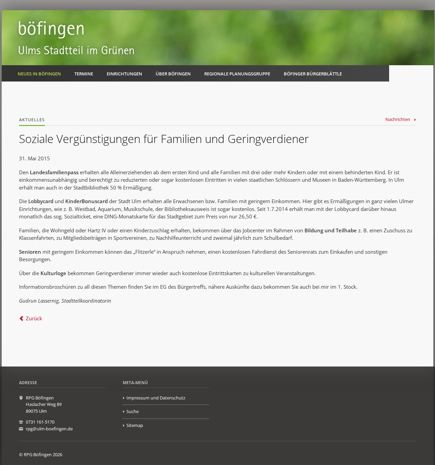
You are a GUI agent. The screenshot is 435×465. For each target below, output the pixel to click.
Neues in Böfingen (39, 74)
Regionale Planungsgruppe (237, 74)
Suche (132, 411)
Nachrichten (397, 119)
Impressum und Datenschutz (155, 398)
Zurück (34, 318)
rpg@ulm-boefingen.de (49, 429)
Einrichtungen (124, 74)
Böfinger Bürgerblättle (313, 74)
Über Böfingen (173, 74)
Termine (83, 74)
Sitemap (134, 425)
